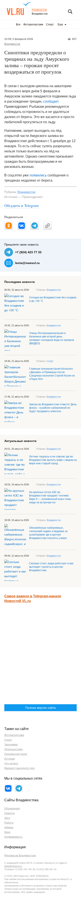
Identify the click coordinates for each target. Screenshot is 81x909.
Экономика (11, 744)
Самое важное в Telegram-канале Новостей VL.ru (32, 598)
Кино (7, 832)
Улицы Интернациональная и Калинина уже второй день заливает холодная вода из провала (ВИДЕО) (51, 338)
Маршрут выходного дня (19, 768)
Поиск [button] (70, 11)
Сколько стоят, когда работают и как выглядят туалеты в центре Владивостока (51, 567)
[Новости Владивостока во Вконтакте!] (8, 788)
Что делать (11, 763)
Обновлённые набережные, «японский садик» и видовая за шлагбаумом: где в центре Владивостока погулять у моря (48, 533)
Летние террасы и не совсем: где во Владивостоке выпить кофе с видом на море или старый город (53, 460)
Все (18, 24)
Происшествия (13, 749)
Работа (8, 822)
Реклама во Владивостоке (20, 855)
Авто (7, 817)
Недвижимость (13, 836)
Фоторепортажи (33, 24)
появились (38, 175)
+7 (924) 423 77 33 (28, 252)
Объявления (12, 808)
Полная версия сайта (40, 707)
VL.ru (19, 8)
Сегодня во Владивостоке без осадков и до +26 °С (52, 299)
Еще (60, 24)
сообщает (51, 101)
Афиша (8, 827)
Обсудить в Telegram (21, 205)
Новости (39, 9)
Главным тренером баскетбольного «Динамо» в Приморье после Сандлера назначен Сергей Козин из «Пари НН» (52, 374)
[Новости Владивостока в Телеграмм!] (19, 788)
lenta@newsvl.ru (27, 263)
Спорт (50, 24)
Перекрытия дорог (15, 754)
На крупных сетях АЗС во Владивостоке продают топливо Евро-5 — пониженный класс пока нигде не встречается (50, 497)
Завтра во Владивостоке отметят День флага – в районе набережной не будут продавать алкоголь (53, 408)
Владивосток (12, 44)
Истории (9, 758)
